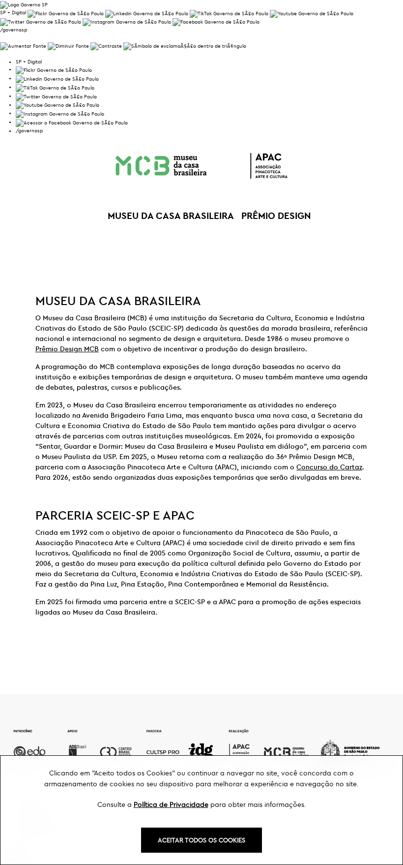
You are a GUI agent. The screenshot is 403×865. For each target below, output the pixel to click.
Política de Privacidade (171, 804)
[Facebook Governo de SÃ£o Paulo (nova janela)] (216, 21)
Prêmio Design (276, 215)
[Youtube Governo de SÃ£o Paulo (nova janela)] (311, 12)
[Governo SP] (24, 3)
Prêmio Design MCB (67, 348)
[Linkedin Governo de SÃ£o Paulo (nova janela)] (146, 12)
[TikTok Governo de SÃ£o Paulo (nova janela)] (229, 12)
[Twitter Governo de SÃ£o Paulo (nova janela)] (40, 21)
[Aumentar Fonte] (23, 45)
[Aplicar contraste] (106, 45)
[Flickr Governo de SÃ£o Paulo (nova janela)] (66, 12)
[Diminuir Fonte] (68, 45)
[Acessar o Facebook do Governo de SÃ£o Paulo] (72, 122)
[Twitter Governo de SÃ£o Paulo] (56, 96)
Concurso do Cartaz (329, 467)
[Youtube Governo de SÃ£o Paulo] (57, 104)
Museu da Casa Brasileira (171, 215)
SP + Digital (13, 12)
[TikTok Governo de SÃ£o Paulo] (55, 87)
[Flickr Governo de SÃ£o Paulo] (54, 69)
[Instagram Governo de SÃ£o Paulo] (127, 21)
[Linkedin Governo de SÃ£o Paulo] (57, 78)
